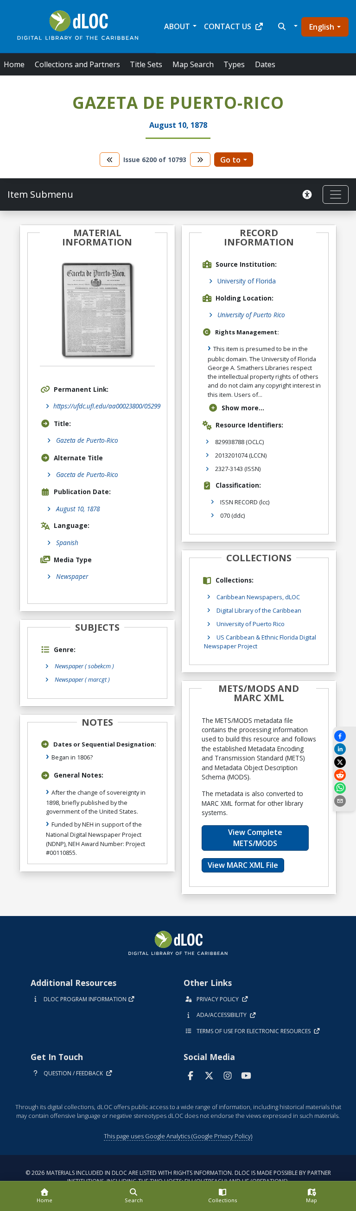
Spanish (67, 542)
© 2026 (178, 1177)
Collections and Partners (77, 64)
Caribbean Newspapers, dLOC (258, 597)
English (321, 27)
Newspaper (72, 576)
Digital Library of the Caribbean (258, 610)
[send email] (344, 801)
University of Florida (246, 280)
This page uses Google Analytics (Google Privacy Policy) (178, 1136)
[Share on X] (344, 762)
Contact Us (227, 26)
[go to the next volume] (200, 159)
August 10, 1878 (78, 508)
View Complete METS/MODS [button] (255, 837)
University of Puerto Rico (251, 314)
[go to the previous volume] (110, 159)
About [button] (177, 26)
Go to (230, 160)
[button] (286, 26)
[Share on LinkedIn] (344, 749)
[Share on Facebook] (344, 736)
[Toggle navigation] (336, 194)
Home (14, 64)
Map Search (193, 64)
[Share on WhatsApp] (344, 788)
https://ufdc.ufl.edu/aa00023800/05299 (106, 406)
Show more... (243, 407)
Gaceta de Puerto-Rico (87, 474)
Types (234, 64)
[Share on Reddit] (344, 775)
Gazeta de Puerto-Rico (87, 440)
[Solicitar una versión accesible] (309, 194)
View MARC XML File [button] (243, 865)
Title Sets (146, 64)
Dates (265, 64)
